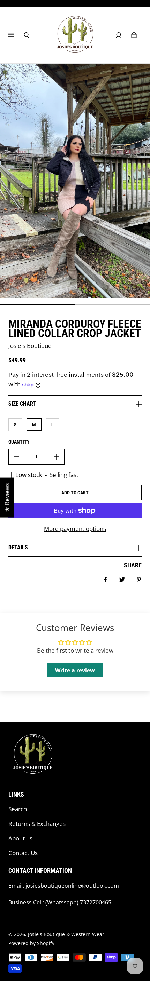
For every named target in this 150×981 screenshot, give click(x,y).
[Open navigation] (16, 35)
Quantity (19, 442)
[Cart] (134, 35)
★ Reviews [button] (7, 497)
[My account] (118, 35)
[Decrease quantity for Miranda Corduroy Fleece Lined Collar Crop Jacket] (16, 456)
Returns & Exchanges (37, 824)
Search (17, 809)
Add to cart (75, 492)
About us (20, 838)
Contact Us (23, 853)
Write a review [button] (75, 670)
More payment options (75, 529)
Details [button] (18, 547)
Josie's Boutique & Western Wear (66, 934)
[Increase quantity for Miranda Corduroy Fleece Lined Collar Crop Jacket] (56, 456)
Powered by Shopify (31, 943)
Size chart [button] (22, 403)
